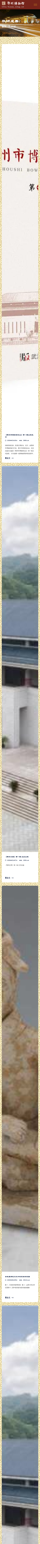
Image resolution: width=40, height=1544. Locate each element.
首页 (4, 26)
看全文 (9, 458)
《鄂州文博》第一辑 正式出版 (17, 857)
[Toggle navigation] (35, 4)
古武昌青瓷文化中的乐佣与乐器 (17, 1277)
